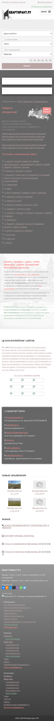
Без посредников (13, 639)
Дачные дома (31, 353)
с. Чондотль (10, 235)
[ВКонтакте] (3, 587)
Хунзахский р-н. (40, 101)
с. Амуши (35, 161)
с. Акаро (8, 161)
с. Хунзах (22, 227)
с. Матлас (10, 197)
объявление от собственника (26, 275)
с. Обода (8, 205)
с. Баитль (9, 171)
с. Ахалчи (15, 167)
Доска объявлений (25, 350)
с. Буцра (27, 171)
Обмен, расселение (42, 364)
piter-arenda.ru (13, 448)
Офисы (7, 662)
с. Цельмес (27, 231)
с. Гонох (5, 178)
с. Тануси (28, 213)
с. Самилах (9, 209)
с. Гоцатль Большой (29, 178)
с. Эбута (8, 243)
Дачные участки (18, 353)
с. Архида (6, 167)
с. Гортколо (14, 178)
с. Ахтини (25, 167)
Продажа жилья (39, 347)
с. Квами (24, 193)
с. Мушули (28, 197)
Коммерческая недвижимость (23, 356)
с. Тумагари (7, 216)
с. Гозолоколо (31, 175)
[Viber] (17, 587)
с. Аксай (16, 161)
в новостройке (11, 39)
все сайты (18, 375)
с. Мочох (18, 197)
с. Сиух (27, 209)
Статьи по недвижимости (16, 544)
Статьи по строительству (16, 552)
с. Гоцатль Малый (9, 181)
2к (35, 60)
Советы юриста (10, 613)
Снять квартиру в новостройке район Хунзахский (22, 139)
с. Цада (8, 231)
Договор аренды (11, 625)
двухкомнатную (12, 648)
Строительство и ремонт (26, 367)
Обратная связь (10, 627)
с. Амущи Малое (26, 164)
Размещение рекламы (13, 610)
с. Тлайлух (47, 213)
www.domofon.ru (14, 455)
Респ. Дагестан (25, 101)
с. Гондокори (44, 175)
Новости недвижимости (12, 364)
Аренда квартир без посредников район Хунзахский (23, 134)
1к (31, 60)
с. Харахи (9, 224)
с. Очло (34, 205)
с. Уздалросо (10, 220)
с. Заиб (8, 189)
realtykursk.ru (12, 425)
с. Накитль (9, 201)
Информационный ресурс (40, 359)
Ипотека (25, 359)
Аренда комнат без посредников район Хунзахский (23, 137)
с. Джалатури (11, 185)
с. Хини (15, 227)
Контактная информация (14, 605)
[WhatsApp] (20, 587)
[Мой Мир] (10, 587)
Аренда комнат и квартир (20, 347)
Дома (6, 659)
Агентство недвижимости (40, 361)
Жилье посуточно (16, 370)
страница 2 (34, 544)
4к (43, 60)
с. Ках (7, 193)
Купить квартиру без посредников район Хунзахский (24, 145)
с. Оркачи (17, 205)
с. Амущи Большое (10, 164)
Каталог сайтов (10, 619)
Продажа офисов (9, 350)
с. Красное (41, 193)
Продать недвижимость (14, 708)
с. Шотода (10, 239)
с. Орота (26, 205)
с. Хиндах (6, 227)
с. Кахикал (15, 193)
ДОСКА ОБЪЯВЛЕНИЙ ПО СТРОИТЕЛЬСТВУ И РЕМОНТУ (25, 526)
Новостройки (39, 350)
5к (46, 60)
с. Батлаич (18, 171)
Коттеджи (6, 353)
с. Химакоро (39, 224)
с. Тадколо (18, 213)
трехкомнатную (12, 651)
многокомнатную (13, 653)
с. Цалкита (17, 231)
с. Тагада (9, 213)
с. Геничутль (19, 175)
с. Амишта (25, 161)
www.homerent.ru (14, 417)
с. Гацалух (9, 175)
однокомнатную (12, 645)
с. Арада (37, 164)
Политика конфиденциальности (17, 608)
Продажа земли (43, 356)
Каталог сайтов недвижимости (15, 361)
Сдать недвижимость (13, 667)
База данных (28, 364)
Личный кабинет (45, 2)
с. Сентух (19, 209)
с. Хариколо (19, 224)
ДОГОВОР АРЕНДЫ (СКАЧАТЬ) (19, 536)
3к (39, 60)
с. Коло (33, 193)
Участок (7, 699)
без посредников (12, 50)
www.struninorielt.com (17, 432)
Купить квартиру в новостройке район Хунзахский (23, 148)
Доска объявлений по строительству (19, 622)
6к (50, 60)
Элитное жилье (8, 367)
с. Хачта (28, 224)
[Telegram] (24, 587)
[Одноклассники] (6, 587)
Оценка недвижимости (11, 359)
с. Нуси (18, 201)
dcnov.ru (10, 440)
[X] (13, 587)
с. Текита (37, 213)
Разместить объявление (42, 7)
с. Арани (45, 164)
